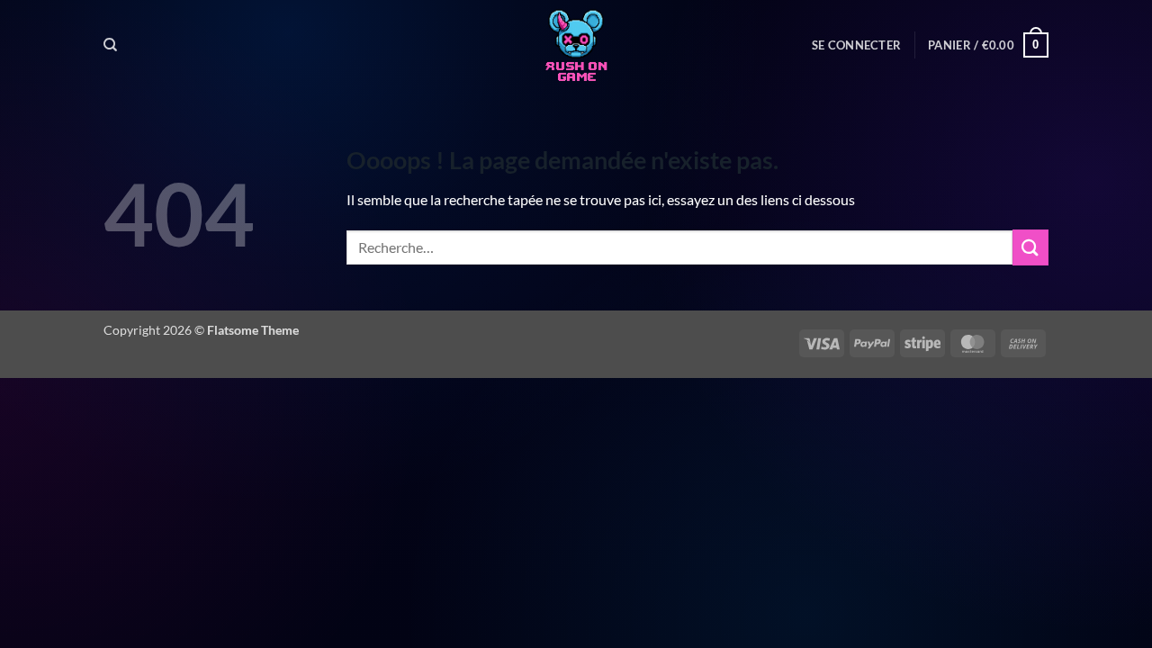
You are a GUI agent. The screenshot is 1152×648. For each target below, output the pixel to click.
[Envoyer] (1030, 247)
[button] (856, 45)
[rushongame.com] (576, 45)
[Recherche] (110, 45)
